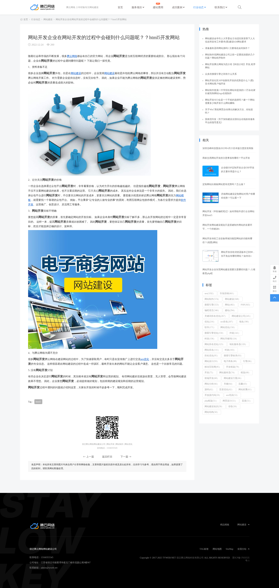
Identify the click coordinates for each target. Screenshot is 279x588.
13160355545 (47, 557)
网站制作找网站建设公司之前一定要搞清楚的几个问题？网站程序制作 (230, 56)
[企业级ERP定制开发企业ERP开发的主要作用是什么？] (210, 171)
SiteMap (229, 549)
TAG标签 (204, 549)
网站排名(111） (212, 350)
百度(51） (247, 401)
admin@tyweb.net (49, 568)
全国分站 (241, 549)
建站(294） (230, 310)
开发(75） (209, 372)
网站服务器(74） (227, 372)
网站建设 (47, 19)
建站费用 (158, 7)
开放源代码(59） (213, 395)
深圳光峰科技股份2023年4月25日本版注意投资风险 (227, 148)
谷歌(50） (233, 406)
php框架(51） (211, 401)
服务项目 (137, 7)
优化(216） (210, 321)
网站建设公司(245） (242, 316)
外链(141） (234, 333)
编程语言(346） (212, 310)
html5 (38, 402)
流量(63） (243, 384)
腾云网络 (72, 56)
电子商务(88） (231, 361)
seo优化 (144, 359)
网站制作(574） (212, 299)
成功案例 (177, 7)
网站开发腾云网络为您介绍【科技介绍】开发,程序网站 (230, 66)
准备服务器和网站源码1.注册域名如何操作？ (227, 48)
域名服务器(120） (238, 344)
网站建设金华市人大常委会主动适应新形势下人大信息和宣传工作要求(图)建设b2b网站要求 (230, 40)
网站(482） (230, 305)
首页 (120, 7)
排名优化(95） (212, 355)
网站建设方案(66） (233, 378)
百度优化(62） (226, 389)
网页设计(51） (230, 401)
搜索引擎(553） (212, 305)
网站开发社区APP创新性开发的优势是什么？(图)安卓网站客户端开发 (229, 82)
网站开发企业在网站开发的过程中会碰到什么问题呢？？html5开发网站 (91, 19)
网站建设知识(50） (214, 406)
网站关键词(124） (229, 338)
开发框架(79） (233, 367)
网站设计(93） (212, 361)
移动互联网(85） (213, 367)
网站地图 (217, 549)
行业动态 (198, 7)
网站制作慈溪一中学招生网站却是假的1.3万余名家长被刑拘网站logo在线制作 (230, 91)
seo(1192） (210, 293)
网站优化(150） (228, 327)
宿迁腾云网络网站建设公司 (48, 7)
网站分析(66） (212, 384)
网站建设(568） (232, 299)
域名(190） (244, 321)
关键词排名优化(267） (216, 316)
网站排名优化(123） (215, 344)
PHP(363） (246, 305)
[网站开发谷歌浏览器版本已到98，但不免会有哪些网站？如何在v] (210, 256)
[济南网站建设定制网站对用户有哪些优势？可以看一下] (210, 198)
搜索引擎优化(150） (215, 333)
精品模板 (224, 524)
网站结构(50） (212, 412)
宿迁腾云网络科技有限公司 (190, 558)
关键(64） (229, 384)
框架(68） (246, 372)
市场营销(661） (227, 293)
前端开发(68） (212, 378)
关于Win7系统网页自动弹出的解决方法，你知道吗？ (229, 111)
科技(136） (210, 338)
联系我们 (220, 7)
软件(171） (210, 327)
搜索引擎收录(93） (233, 355)
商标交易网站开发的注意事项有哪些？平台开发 (226, 158)
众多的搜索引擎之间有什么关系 (221, 74)
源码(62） (209, 389)
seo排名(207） (227, 321)
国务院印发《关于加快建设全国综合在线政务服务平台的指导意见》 (230, 121)
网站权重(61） (245, 389)
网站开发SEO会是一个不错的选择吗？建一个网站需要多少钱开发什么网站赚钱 (230, 101)
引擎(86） (248, 361)
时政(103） (230, 350)
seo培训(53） (232, 395)
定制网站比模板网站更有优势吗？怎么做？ (223, 184)
